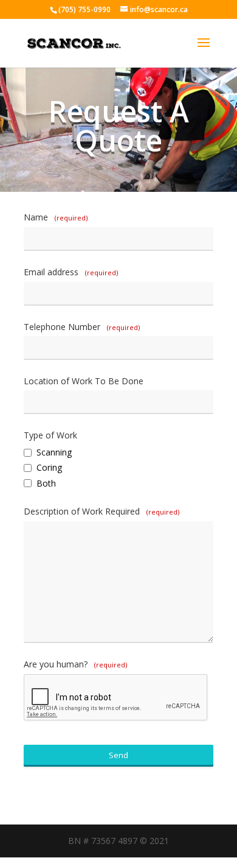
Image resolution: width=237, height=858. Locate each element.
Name (56, 217)
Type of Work (50, 435)
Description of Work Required (101, 511)
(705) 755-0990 (84, 9)
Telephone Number (82, 326)
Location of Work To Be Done (83, 381)
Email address (71, 272)
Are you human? (75, 664)
